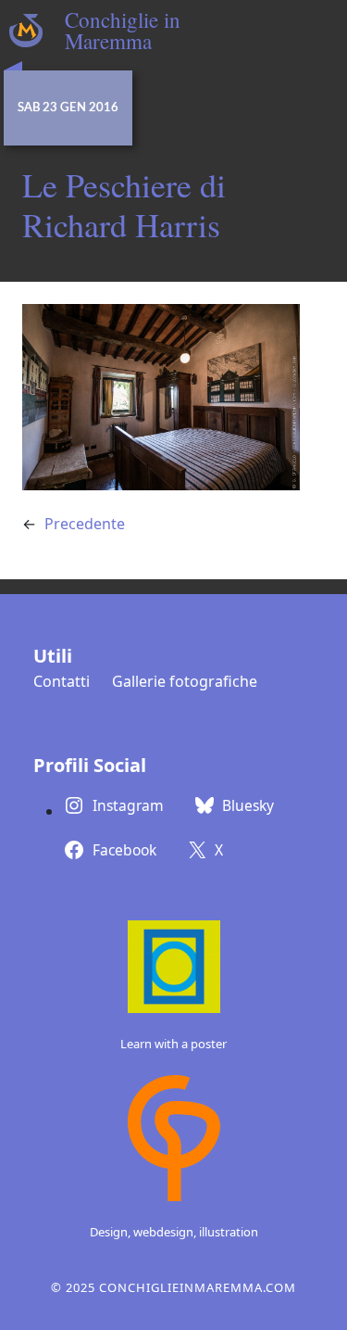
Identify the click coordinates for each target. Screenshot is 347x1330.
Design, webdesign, (144, 1231)
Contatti (61, 681)
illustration (228, 1231)
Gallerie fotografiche (184, 681)
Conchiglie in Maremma (122, 30)
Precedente (84, 523)
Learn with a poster (173, 1043)
